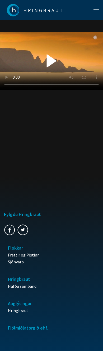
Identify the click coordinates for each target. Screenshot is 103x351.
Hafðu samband (22, 286)
